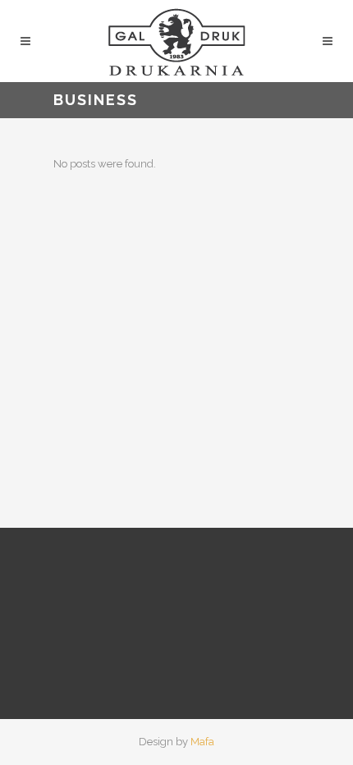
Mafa (202, 741)
